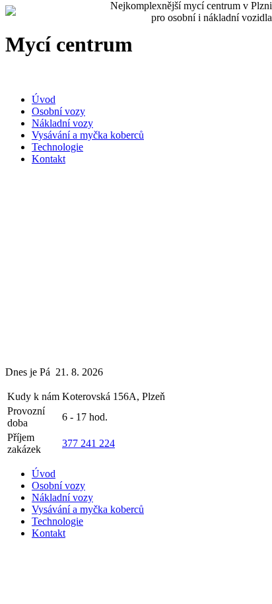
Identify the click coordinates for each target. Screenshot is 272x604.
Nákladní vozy (62, 123)
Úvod (43, 99)
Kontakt (48, 158)
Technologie (57, 146)
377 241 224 (88, 443)
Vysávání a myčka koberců (88, 135)
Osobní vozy (58, 111)
